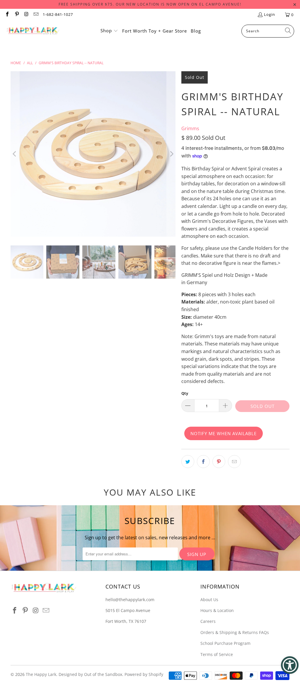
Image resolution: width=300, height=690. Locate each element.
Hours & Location (217, 610)
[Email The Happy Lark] (35, 14)
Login (269, 14)
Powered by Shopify (144, 674)
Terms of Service (216, 654)
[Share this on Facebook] (203, 461)
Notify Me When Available (223, 433)
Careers (208, 621)
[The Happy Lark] (33, 31)
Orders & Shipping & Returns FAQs (234, 632)
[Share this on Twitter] (187, 461)
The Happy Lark (41, 674)
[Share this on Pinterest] (218, 461)
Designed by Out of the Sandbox (90, 674)
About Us (209, 599)
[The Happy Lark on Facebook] (7, 14)
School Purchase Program (225, 643)
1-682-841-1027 (58, 14)
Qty (184, 393)
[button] (109, 31)
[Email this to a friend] (234, 461)
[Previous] (15, 154)
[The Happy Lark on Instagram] (26, 14)
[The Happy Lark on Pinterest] (16, 14)
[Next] (171, 154)
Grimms (190, 128)
